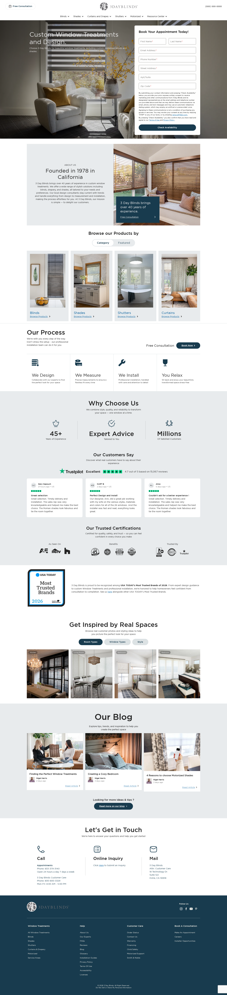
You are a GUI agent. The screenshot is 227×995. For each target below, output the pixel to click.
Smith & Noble (133, 958)
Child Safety (132, 949)
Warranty (131, 941)
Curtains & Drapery (36, 949)
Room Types (90, 642)
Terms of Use (154, 120)
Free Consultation (22, 6)
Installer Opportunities (185, 941)
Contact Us (132, 937)
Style (140, 642)
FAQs (82, 941)
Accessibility (85, 970)
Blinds (63, 16)
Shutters (119, 16)
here (110, 591)
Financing (131, 945)
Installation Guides (88, 958)
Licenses (84, 974)
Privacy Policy (169, 120)
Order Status (133, 932)
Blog (82, 949)
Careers (178, 937)
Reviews (83, 945)
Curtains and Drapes (98, 16)
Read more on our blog (112, 806)
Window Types (117, 642)
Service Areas (34, 958)
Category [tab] (103, 243)
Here (101, 865)
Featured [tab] (124, 242)
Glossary (84, 953)
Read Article (71, 786)
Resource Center (155, 16)
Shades (77, 16)
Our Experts (85, 937)
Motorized (135, 16)
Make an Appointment (185, 932)
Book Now (187, 345)
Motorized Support (135, 953)
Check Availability (167, 127)
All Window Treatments (39, 932)
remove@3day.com (180, 115)
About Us (84, 932)
